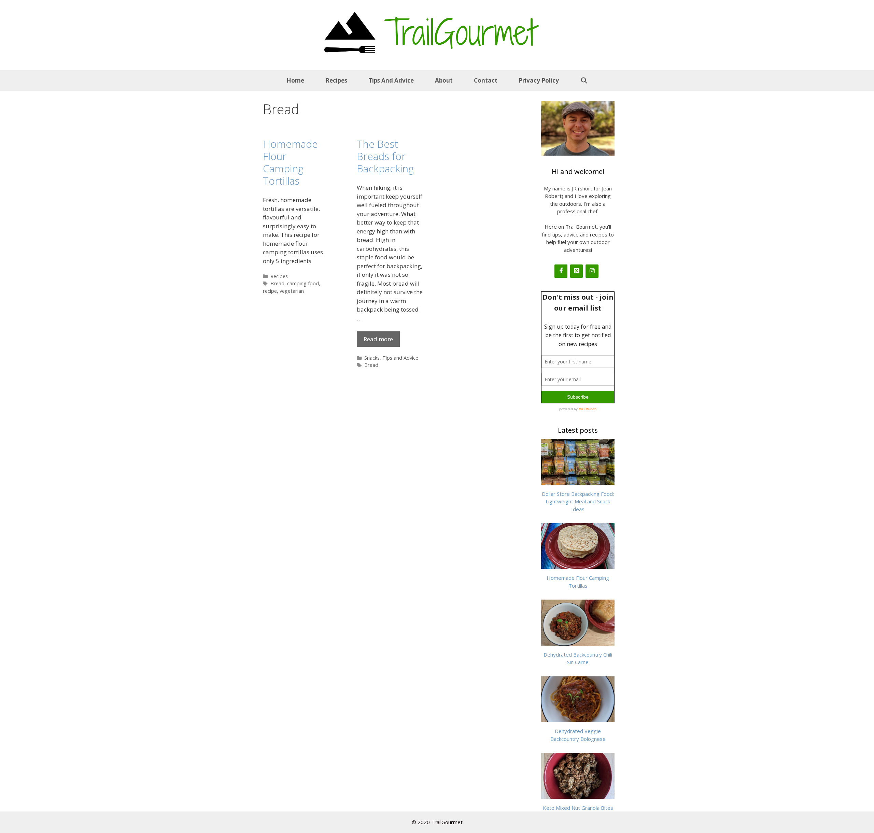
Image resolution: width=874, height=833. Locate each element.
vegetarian (292, 291)
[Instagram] (592, 271)
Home (295, 80)
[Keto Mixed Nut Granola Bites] (578, 794)
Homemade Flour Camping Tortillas (290, 162)
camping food (303, 283)
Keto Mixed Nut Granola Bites (578, 807)
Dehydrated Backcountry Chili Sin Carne (578, 658)
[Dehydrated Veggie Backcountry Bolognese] (578, 718)
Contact (485, 80)
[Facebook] (560, 271)
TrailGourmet (460, 32)
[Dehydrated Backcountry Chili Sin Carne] (578, 641)
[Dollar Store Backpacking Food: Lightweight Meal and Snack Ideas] (578, 480)
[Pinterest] (576, 271)
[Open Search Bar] (583, 80)
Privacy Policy (539, 80)
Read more (378, 339)
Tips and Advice (391, 80)
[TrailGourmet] (350, 31)
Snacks (372, 358)
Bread (277, 283)
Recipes (336, 80)
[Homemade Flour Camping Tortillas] (578, 565)
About (444, 80)
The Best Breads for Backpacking (385, 156)
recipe (270, 291)
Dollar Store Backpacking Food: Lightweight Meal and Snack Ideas (578, 501)
